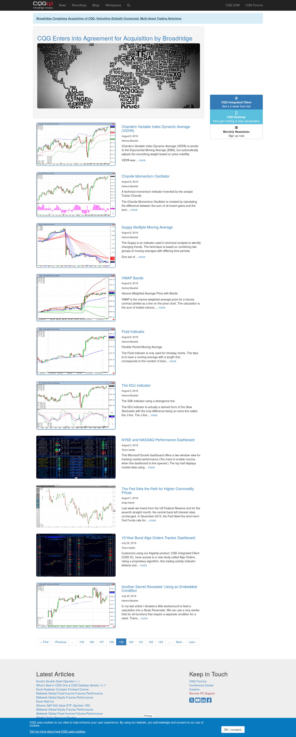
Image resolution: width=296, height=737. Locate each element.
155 (82, 642)
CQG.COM (233, 5)
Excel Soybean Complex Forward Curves (62, 689)
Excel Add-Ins (45, 701)
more (142, 160)
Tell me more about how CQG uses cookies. (58, 731)
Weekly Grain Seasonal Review (56, 717)
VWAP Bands (132, 277)
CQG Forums (254, 5)
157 (102, 642)
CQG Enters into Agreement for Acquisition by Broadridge (115, 38)
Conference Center (201, 685)
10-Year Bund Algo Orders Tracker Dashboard (158, 537)
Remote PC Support (202, 693)
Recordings (79, 5)
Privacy (148, 715)
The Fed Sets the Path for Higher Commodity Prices (158, 490)
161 (142, 642)
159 (122, 642)
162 (151, 642)
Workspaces (113, 5)
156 (92, 642)
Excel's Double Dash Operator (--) (58, 681)
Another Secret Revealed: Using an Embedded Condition (159, 588)
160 (132, 642)
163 (161, 642)
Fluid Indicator (133, 331)
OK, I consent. (233, 730)
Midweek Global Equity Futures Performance (64, 697)
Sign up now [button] (236, 134)
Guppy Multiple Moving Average (147, 227)
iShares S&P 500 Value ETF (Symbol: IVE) (63, 705)
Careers (194, 689)
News (62, 5)
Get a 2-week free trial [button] (236, 104)
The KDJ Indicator (136, 385)
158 (112, 642)
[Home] (44, 5)
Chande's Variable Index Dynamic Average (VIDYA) (156, 128)
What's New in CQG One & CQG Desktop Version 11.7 (71, 685)
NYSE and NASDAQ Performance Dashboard (158, 439)
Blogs (95, 5)
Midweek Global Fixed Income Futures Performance (69, 693)
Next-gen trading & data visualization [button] (236, 119)
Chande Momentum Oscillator (146, 176)
